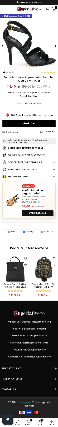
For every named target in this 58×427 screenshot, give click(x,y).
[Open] (7, 419)
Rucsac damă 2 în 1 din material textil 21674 (43, 285)
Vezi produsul (37, 213)
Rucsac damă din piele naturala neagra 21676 (15, 285)
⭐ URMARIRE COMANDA (29, 2)
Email (13, 232)
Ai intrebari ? (49, 131)
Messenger (30, 232)
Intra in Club (29, 123)
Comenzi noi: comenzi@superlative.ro (29, 356)
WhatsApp (48, 232)
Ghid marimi (11, 132)
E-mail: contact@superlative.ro (29, 335)
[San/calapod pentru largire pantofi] (12, 200)
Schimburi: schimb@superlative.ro (29, 342)
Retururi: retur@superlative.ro (29, 349)
